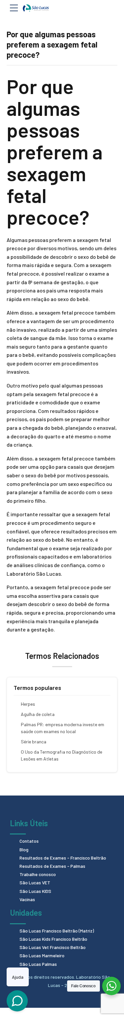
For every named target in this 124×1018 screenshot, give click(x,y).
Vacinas (27, 899)
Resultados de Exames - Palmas (52, 866)
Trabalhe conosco (38, 874)
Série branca (33, 741)
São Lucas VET (35, 882)
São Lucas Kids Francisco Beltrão (53, 939)
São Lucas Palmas (38, 964)
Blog (24, 849)
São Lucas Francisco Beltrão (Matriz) (57, 930)
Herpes (28, 704)
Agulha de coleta (38, 714)
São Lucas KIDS (35, 891)
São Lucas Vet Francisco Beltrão (53, 947)
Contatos (29, 841)
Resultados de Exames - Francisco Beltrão (63, 858)
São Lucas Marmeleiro (42, 955)
